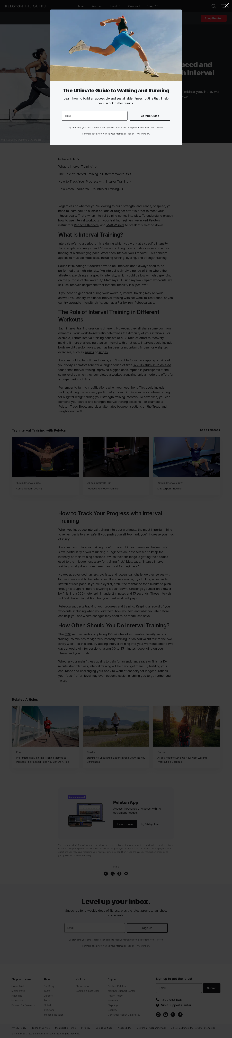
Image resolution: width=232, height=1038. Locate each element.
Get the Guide (150, 116)
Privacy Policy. (143, 133)
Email (68, 115)
